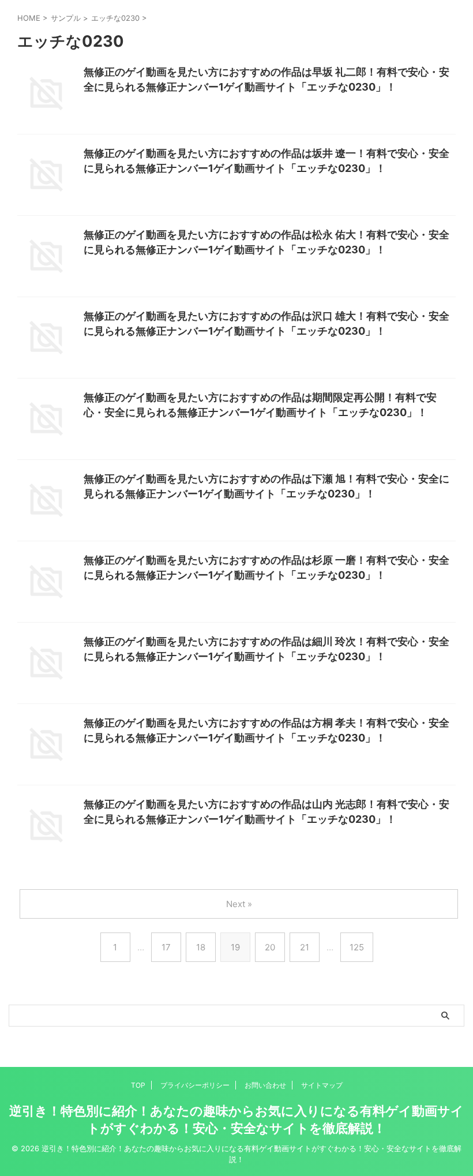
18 (200, 947)
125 (357, 947)
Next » (239, 903)
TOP (138, 1085)
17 (166, 947)
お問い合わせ (265, 1085)
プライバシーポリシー (195, 1085)
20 (270, 947)
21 (304, 947)
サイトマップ (322, 1085)
